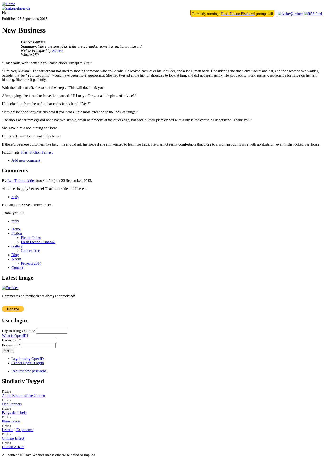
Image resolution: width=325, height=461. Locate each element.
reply (15, 197)
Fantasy (47, 152)
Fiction (16, 233)
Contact (17, 268)
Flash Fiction (31, 152)
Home (16, 229)
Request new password (28, 371)
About (16, 259)
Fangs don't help (14, 413)
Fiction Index (31, 238)
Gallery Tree (30, 250)
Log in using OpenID (27, 359)
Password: (11, 345)
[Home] (8, 4)
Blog (15, 255)
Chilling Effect (13, 438)
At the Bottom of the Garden (23, 395)
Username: (11, 340)
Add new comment (25, 160)
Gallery (17, 246)
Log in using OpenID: (19, 331)
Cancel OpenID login (27, 363)
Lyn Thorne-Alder (21, 181)
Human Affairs (13, 447)
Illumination (11, 421)
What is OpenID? (15, 336)
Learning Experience (17, 430)
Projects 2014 (31, 263)
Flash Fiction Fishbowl (238, 14)
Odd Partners (12, 404)
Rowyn (57, 51)
